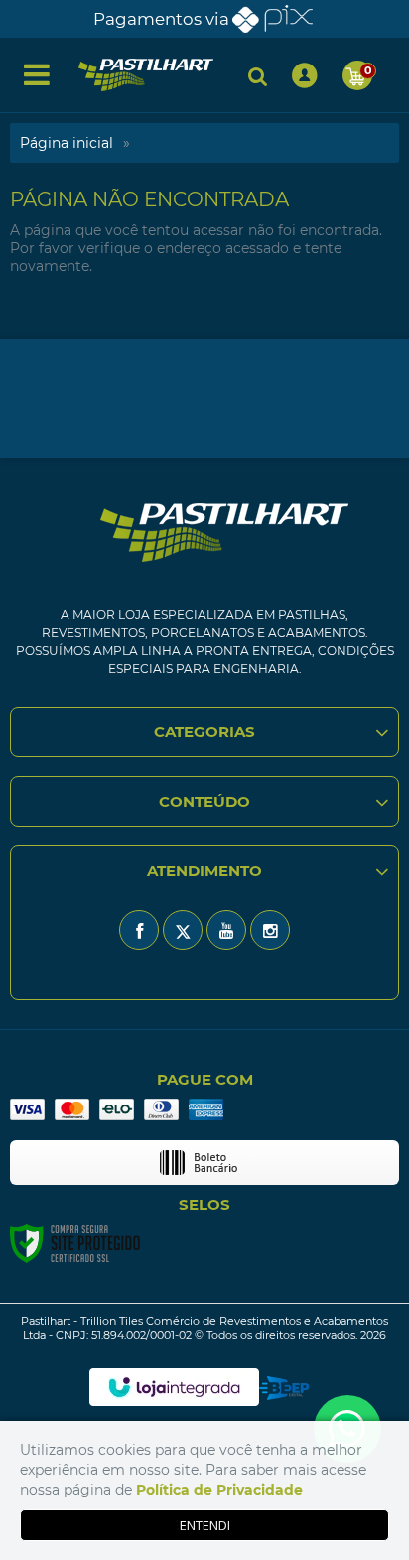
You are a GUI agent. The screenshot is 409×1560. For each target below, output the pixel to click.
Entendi (205, 1525)
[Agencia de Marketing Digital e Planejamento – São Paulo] (284, 1388)
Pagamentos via (161, 19)
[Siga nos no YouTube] (226, 930)
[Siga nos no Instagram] (270, 930)
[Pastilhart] (145, 75)
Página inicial (66, 143)
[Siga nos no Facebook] (139, 930)
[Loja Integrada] (174, 1387)
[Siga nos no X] (183, 930)
